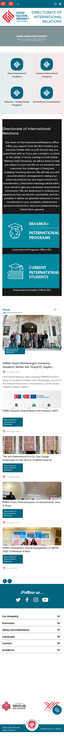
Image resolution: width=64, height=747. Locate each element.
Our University (10, 616)
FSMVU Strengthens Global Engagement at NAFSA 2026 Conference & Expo (31, 550)
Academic (8, 650)
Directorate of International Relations (12, 350)
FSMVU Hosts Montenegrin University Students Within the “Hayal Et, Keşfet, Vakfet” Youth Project (28, 365)
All (55, 309)
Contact (7, 643)
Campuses (8, 636)
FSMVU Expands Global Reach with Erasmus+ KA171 (30, 410)
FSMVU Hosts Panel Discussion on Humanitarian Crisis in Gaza (31, 504)
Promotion (8, 623)
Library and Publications (15, 629)
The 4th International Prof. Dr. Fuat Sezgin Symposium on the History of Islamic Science (27, 458)
